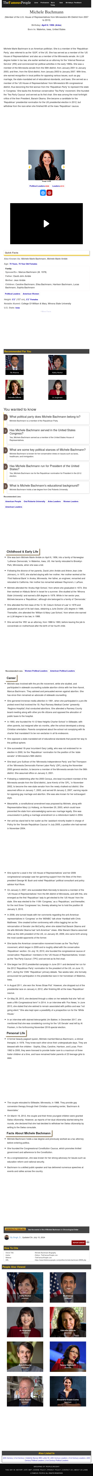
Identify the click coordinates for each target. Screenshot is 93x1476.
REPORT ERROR (79, 1243)
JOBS (86, 1470)
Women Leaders (70, 501)
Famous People (38, 1473)
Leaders (56, 186)
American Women (31, 293)
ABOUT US (78, 1470)
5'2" (14, 299)
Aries (58, 25)
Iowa (18, 307)
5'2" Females (32, 299)
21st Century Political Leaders (56, 1460)
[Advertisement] (48, 38)
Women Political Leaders (36, 670)
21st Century (19, 1458)
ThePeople (17, 2)
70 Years (13, 263)
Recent (56, 1466)
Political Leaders (37, 186)
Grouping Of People (43, 1466)
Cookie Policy (40, 1470)
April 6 (45, 25)
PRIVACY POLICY (54, 1470)
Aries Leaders (54, 501)
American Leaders (13, 506)
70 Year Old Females (28, 263)
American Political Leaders (62, 670)
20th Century (8, 1458)
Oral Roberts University (34, 501)
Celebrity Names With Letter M (37, 1458)
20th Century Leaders (58, 1458)
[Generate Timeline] (15, 1230)
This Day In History (14, 1470)
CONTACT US (67, 1470)
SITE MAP (28, 1470)
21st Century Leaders (77, 1458)
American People (13, 501)
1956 (51, 25)
